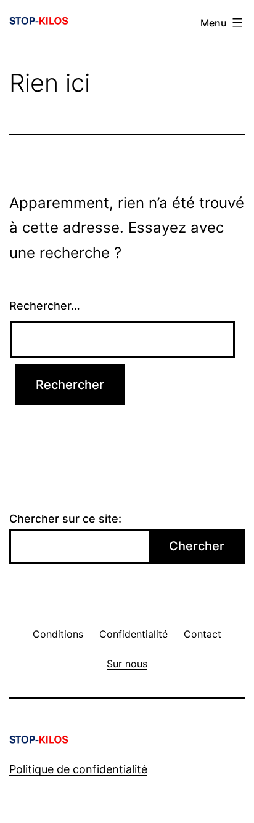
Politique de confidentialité (78, 769)
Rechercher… (44, 305)
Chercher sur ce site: (65, 518)
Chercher (196, 546)
